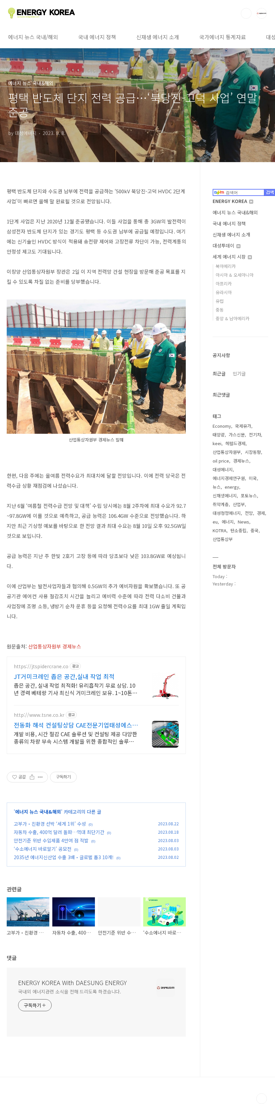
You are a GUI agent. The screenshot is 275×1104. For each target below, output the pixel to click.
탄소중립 (238, 530)
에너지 (228, 522)
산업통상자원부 (227, 452)
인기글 (239, 373)
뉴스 (217, 487)
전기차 (255, 434)
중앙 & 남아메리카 (233, 318)
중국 (255, 530)
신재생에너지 (225, 495)
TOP (261, 1098)
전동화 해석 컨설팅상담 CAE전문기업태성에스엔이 (76, 725)
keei (217, 443)
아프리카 (224, 283)
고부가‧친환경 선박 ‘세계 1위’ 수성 (50, 823)
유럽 (220, 301)
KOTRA (219, 530)
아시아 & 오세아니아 (235, 275)
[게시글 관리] (40, 777)
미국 (253, 478)
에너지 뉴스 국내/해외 (33, 37)
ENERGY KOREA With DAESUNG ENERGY (72, 982)
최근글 (219, 373)
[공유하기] (32, 777)
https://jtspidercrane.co (41, 666)
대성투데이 (224, 245)
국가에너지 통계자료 (222, 37)
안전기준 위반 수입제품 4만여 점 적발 (51, 840)
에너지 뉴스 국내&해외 (38, 811)
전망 (249, 513)
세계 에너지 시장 (230, 256)
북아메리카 (226, 266)
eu (215, 522)
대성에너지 (223, 469)
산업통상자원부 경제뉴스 (55, 646)
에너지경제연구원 (229, 478)
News (243, 522)
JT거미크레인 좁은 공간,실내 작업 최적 (64, 676)
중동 (220, 309)
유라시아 (224, 292)
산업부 (239, 504)
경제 (261, 513)
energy (232, 487)
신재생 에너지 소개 (157, 37)
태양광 (219, 434)
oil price (221, 461)
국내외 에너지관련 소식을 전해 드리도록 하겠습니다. (69, 991)
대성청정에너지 (227, 513)
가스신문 (237, 434)
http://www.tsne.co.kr (39, 715)
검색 (246, 13)
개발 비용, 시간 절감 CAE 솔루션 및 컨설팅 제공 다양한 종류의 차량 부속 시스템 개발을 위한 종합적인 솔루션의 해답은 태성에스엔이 (75, 737)
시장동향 (253, 452)
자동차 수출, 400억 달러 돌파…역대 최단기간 (59, 832)
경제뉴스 (241, 461)
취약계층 (221, 504)
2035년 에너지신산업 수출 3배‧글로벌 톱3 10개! (64, 857)
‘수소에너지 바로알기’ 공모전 (42, 848)
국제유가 (243, 426)
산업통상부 (223, 539)
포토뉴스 (249, 495)
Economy (222, 426)
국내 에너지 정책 (97, 37)
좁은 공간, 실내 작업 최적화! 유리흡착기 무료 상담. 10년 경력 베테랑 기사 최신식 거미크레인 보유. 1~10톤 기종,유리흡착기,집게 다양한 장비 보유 (76, 688)
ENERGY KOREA (231, 201)
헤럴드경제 (235, 443)
